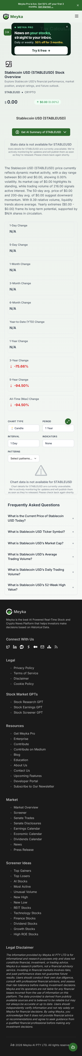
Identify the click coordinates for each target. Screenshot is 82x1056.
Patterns (14, 451)
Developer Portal (26, 781)
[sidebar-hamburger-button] (7, 32)
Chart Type (15, 421)
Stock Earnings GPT (28, 707)
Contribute (21, 744)
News (18, 844)
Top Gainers (22, 871)
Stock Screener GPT (28, 712)
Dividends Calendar (28, 839)
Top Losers (22, 876)
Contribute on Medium (30, 749)
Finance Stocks (24, 918)
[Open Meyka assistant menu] (73, 1047)
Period (47, 421)
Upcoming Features (28, 776)
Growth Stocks (24, 929)
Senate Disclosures (27, 823)
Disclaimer (21, 678)
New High (21, 897)
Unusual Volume (25, 892)
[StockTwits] (29, 647)
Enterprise (21, 739)
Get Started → (45, 6)
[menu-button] (76, 16)
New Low (20, 902)
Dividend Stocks (25, 923)
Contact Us (22, 770)
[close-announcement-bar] (78, 5)
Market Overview (26, 807)
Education (21, 760)
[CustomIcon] (35, 647)
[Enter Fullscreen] (68, 421)
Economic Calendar (28, 834)
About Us (20, 765)
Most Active (22, 886)
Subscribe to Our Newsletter (34, 786)
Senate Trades (24, 818)
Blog (17, 754)
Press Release (24, 850)
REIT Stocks (22, 908)
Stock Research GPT (28, 702)
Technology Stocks (27, 913)
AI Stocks (20, 881)
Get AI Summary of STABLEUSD (41, 132)
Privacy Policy (24, 668)
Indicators (50, 436)
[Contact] (42, 647)
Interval (13, 436)
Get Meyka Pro (24, 733)
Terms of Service (26, 673)
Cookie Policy (24, 684)
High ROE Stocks (26, 934)
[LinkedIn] (15, 647)
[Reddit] (22, 647)
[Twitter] (8, 647)
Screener (20, 812)
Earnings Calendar (27, 828)
